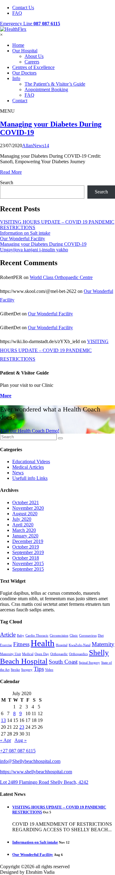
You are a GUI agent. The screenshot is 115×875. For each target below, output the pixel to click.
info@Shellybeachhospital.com (30, 761)
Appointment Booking (46, 89)
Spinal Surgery (89, 662)
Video (49, 669)
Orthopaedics (78, 654)
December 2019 (27, 541)
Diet (101, 635)
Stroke (15, 669)
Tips (39, 669)
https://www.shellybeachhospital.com (36, 771)
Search (6, 182)
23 (21, 727)
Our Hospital (24, 50)
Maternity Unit (10, 654)
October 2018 (25, 558)
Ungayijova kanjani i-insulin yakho (34, 249)
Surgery (27, 669)
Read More (11, 172)
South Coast (63, 661)
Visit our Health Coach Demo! (29, 430)
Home (18, 45)
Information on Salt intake (25, 233)
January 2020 (25, 535)
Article (8, 634)
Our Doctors (24, 72)
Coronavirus (88, 635)
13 (3, 720)
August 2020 (24, 513)
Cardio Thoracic (36, 635)
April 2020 (22, 524)
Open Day (42, 654)
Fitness (21, 644)
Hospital (61, 645)
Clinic (74, 635)
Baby (20, 635)
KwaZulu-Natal (79, 645)
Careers (32, 61)
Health (43, 643)
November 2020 (28, 508)
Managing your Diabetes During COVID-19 (43, 244)
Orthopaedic (59, 654)
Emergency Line (30, 23)
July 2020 (21, 519)
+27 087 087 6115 (18, 750)
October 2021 (25, 502)
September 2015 (28, 569)
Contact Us (23, 7)
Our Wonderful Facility (22, 238)
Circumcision (59, 635)
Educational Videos (31, 461)
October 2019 (25, 546)
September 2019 (28, 552)
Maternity (103, 644)
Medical (27, 654)
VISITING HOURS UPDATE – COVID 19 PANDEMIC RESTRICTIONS (54, 350)
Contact (19, 100)
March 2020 (24, 530)
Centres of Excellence (33, 67)
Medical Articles (28, 467)
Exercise (6, 645)
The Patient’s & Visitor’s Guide (55, 84)
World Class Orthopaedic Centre (61, 277)
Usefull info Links (30, 478)
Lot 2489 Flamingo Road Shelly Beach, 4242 (44, 782)
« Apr (5, 740)
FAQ (17, 13)
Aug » (20, 740)
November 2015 (28, 563)
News (18, 472)
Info (16, 78)
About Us (34, 56)
